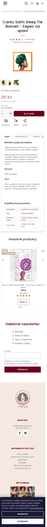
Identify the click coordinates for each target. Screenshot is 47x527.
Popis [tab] (7, 136)
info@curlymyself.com (22, 426)
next (42, 260)
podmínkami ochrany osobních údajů (21, 363)
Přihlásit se (23, 369)
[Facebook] (19, 433)
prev (3, 260)
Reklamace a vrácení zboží (22, 457)
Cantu (22, 36)
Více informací (36, 508)
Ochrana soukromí (22, 468)
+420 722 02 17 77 (23, 428)
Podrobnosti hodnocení (22, 42)
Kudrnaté (31, 224)
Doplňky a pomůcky (29, 209)
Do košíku (30, 113)
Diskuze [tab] (36, 136)
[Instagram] (25, 433)
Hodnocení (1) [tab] (21, 136)
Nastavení (23, 514)
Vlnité (23, 224)
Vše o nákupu (23, 454)
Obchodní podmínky (23, 465)
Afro (23, 226)
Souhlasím (22, 521)
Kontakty (22, 463)
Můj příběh (22, 460)
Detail (22, 302)
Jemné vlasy (26, 217)
